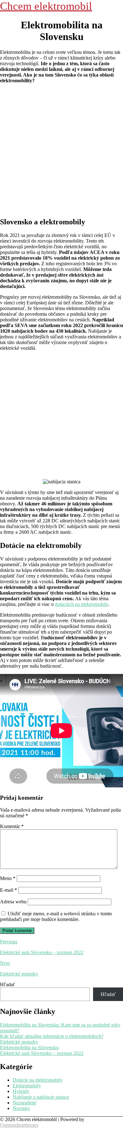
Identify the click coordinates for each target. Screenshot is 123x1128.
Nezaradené (24, 1102)
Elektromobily (27, 1085)
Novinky (21, 1108)
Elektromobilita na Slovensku (29, 1047)
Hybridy (21, 1091)
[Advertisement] (61, 150)
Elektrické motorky (19, 1042)
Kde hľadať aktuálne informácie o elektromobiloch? (51, 1036)
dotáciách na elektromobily (81, 604)
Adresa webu (13, 901)
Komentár (12, 826)
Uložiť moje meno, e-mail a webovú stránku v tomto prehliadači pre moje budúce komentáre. (56, 916)
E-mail (8, 890)
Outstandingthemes (19, 1125)
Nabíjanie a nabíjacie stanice (41, 1097)
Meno (7, 878)
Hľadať (7, 984)
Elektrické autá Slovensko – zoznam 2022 (42, 1053)
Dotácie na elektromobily (38, 1080)
